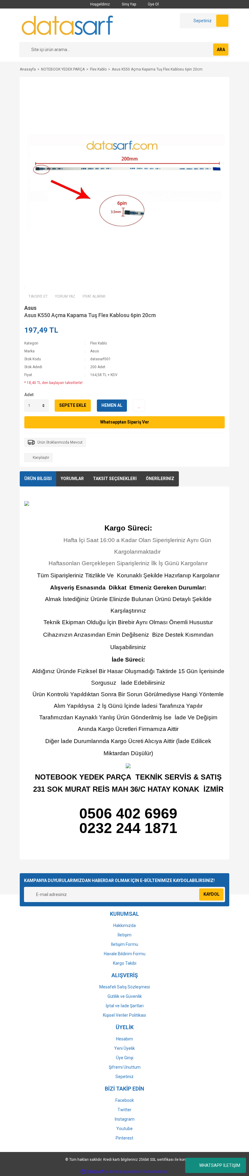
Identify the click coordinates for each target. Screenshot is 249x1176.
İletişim (124, 934)
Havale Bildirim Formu (124, 953)
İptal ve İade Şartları (125, 1005)
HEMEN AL (111, 405)
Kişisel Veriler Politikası (124, 1015)
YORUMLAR (72, 478)
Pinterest (124, 1138)
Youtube (124, 1128)
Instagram (125, 1119)
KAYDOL (211, 894)
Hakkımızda (124, 925)
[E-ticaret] (124, 1171)
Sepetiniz (124, 1076)
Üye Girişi (124, 1057)
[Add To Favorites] (139, 405)
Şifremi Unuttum (125, 1067)
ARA (221, 49)
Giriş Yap (128, 4)
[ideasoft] (92, 1171)
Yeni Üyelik (124, 1048)
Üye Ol (153, 4)
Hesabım (124, 1038)
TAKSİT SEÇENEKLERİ (115, 478)
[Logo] (67, 25)
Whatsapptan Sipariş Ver (124, 422)
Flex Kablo (98, 343)
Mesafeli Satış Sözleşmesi (124, 986)
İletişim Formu (124, 944)
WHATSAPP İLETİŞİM (219, 1165)
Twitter (124, 1109)
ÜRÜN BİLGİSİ (38, 478)
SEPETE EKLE (72, 405)
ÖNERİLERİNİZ (160, 478)
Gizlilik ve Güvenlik (124, 996)
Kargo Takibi (124, 963)
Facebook (124, 1100)
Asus (30, 308)
